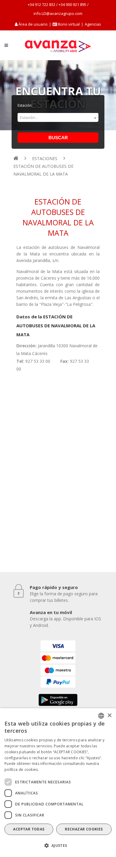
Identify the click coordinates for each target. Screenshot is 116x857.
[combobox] (58, 117)
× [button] (109, 715)
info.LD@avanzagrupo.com (58, 13)
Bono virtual (68, 24)
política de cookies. (21, 769)
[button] (58, 845)
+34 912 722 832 (41, 4)
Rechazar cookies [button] (84, 829)
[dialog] (58, 782)
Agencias (93, 24)
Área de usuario (33, 24)
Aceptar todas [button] (28, 829)
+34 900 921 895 (72, 4)
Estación (25, 105)
